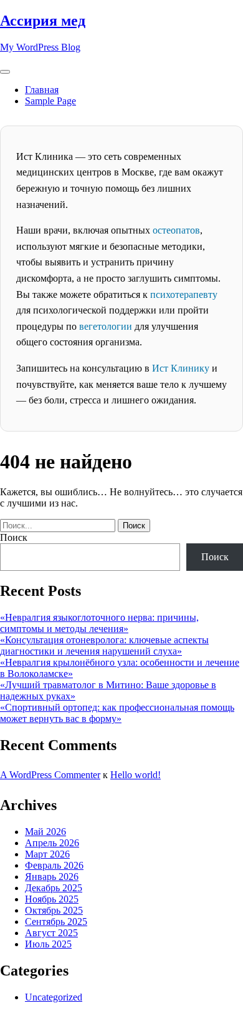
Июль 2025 (48, 944)
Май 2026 (45, 831)
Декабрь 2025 (53, 887)
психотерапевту (183, 294)
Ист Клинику (180, 368)
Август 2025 (51, 932)
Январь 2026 (52, 876)
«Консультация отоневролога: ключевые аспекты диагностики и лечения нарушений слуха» (104, 645)
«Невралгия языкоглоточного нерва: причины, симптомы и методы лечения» (99, 623)
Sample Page (50, 101)
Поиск (13, 537)
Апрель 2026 (52, 843)
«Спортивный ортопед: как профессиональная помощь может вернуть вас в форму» (117, 713)
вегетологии (105, 326)
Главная (42, 89)
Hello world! (135, 774)
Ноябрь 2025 (52, 899)
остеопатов (176, 230)
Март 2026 (47, 854)
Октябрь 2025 (54, 910)
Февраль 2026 (54, 865)
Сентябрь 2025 (56, 921)
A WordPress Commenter (50, 774)
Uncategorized (53, 997)
